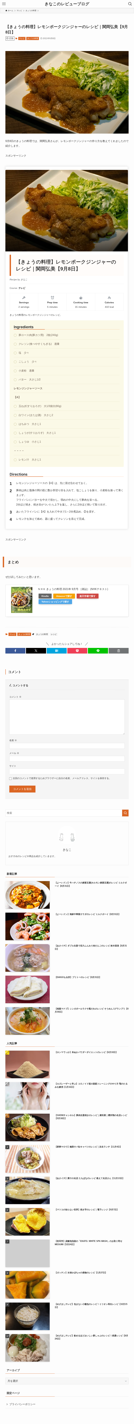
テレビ (22, 38)
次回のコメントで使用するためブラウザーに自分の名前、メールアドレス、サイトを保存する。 (62, 778)
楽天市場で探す (88, 596)
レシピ (54, 634)
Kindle (45, 596)
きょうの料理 (32, 38)
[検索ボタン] (130, 4)
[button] (15, 650)
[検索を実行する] (125, 813)
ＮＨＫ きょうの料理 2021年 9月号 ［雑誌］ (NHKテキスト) (73, 589)
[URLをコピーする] (119, 650)
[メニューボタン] (4, 4)
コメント (15, 697)
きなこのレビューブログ (67, 4)
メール (14, 753)
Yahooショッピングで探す (55, 601)
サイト (12, 766)
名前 (13, 740)
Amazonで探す (64, 596)
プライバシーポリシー (22, 1404)
